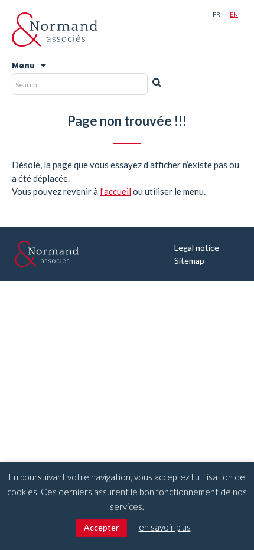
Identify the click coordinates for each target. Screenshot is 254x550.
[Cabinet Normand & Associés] (54, 29)
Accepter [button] (101, 527)
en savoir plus (165, 527)
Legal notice (196, 248)
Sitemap (189, 261)
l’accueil (115, 191)
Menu (23, 65)
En (234, 14)
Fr (216, 14)
